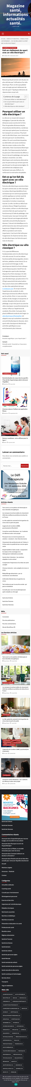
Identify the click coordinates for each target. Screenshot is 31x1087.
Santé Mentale (6, 715)
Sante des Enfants (7, 598)
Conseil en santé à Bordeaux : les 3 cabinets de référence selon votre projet (15, 532)
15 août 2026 (14, 693)
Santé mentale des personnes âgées (12, 966)
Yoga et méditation (7, 985)
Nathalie (6, 55)
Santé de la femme (7, 742)
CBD (15, 998)
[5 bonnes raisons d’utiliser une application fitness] (15, 397)
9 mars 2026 (12, 384)
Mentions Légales (7, 867)
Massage (15, 1033)
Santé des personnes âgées (9, 954)
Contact (4, 875)
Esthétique (15, 1019)
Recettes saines (6, 931)
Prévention (17, 1054)
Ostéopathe (7, 1040)
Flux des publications (8, 620)
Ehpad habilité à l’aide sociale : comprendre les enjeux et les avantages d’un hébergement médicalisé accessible (14, 552)
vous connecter (13, 456)
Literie (23, 1029)
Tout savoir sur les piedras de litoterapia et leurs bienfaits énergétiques (14, 508)
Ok (16, 1084)
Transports (5, 981)
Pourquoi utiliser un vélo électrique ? (15, 99)
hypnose (20, 1026)
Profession (7, 1054)
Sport (5, 1072)
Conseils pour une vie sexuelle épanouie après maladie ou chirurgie (14, 591)
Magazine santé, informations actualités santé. (15, 14)
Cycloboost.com (7, 289)
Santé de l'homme (16, 740)
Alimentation (8, 994)
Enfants (6, 1019)
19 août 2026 (14, 661)
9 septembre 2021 (14, 413)
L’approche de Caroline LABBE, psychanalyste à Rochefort (11, 527)
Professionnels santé (8, 927)
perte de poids (7, 1043)
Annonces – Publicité (8, 871)
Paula (5, 442)
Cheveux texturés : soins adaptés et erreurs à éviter (15, 569)
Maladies (6, 1033)
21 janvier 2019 (11, 442)
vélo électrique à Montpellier (12, 316)
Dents (24, 1008)
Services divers (6, 652)
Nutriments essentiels (8, 912)
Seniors (19, 1065)
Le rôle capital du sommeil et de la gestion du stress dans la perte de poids (15, 521)
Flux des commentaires (9, 623)
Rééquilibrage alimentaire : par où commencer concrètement (12, 574)
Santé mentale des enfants (9, 745)
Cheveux (22, 998)
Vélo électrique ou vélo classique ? (15, 106)
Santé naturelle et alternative (10, 970)
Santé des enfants (17, 742)
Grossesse (7, 1022)
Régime (6, 1061)
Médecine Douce (21, 1036)
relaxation (19, 1058)
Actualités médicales (8, 885)
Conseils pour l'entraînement (9, 48)
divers (5, 1012)
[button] (3, 33)
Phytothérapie (8, 1047)
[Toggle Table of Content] (25, 96)
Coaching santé (6, 740)
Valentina (6, 384)
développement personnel (11, 1015)
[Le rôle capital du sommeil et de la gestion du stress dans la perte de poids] (15, 707)
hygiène (16, 1022)
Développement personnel (9, 896)
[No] (29, 1081)
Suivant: (14, 344)
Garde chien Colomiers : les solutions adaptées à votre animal (13, 558)
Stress (13, 1072)
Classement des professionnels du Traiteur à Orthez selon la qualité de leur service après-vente (15, 544)
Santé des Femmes (7, 601)
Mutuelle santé (8, 1036)
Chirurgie (6, 1001)
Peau (16, 1040)
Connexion (5, 617)
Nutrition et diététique (8, 682)
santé (14, 1061)
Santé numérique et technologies (11, 974)
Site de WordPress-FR (8, 627)
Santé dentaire (6, 947)
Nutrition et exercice (8, 919)
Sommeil (19, 1068)
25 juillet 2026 (12, 753)
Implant (15, 1029)
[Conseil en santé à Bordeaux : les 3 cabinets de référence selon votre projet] (15, 767)
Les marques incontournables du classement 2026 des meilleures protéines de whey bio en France (15, 515)
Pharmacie (19, 1043)
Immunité (6, 1029)
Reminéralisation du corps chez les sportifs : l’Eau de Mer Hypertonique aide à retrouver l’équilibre (15, 380)
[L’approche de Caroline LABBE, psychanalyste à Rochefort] (15, 737)
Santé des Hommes (8, 604)
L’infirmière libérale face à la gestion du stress (13, 580)
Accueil (4, 863)
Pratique (21, 1050)
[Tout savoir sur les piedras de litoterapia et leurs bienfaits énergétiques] (15, 645)
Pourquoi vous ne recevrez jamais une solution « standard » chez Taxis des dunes (14, 538)
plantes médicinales (9, 1050)
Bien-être (6, 998)
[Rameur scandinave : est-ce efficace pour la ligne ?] (15, 426)
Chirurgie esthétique (19, 1001)
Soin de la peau (8, 1068)
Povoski (5, 753)
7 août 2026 (13, 723)
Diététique (14, 1012)
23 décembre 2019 (14, 55)
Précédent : (14, 337)
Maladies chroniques (8, 908)
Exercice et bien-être (8, 900)
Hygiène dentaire (8, 1026)
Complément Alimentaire (11, 1008)
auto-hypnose (20, 994)
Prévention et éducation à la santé (12, 923)
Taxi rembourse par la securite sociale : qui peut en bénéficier (14, 585)
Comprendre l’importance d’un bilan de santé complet (15, 563)
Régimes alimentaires (8, 935)
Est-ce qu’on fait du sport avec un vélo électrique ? (14, 103)
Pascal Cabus (6, 661)
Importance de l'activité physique (11, 904)
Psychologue (7, 1058)
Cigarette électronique (10, 1005)
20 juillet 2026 (12, 783)
